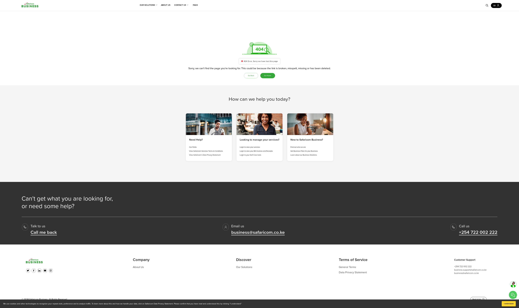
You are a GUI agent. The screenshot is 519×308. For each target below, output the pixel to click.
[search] (487, 5)
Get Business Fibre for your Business (304, 151)
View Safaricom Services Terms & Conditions (206, 151)
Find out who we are (298, 147)
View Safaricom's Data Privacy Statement (205, 155)
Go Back (251, 76)
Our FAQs (193, 147)
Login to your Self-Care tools (250, 155)
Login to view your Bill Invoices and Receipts (256, 151)
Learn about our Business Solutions (303, 155)
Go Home (267, 76)
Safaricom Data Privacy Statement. (159, 304)
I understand (509, 304)
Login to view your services (250, 147)
